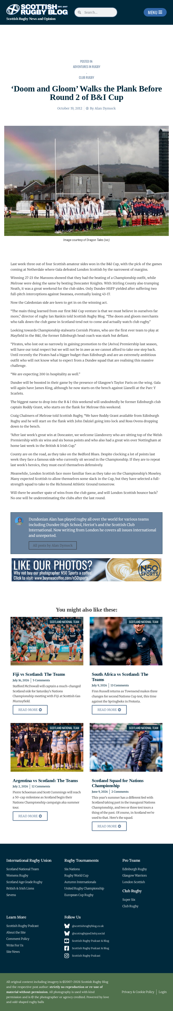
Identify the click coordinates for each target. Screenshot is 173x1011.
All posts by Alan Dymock (53, 545)
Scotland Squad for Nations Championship (117, 783)
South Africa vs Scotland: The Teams (120, 677)
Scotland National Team (64, 621)
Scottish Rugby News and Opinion (30, 19)
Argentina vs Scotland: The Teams (45, 780)
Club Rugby (86, 77)
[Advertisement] (86, 44)
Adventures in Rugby (86, 66)
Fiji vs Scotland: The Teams (39, 674)
